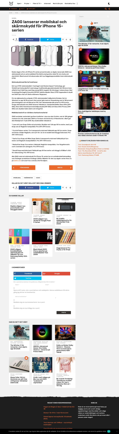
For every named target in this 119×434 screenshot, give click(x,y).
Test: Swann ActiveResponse (88, 147)
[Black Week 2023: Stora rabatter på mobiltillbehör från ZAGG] (42, 236)
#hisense (62, 343)
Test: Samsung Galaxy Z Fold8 (88, 155)
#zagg (38, 177)
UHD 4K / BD (36, 374)
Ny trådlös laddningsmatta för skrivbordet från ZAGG (64, 221)
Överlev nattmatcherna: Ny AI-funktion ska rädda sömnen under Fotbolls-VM (93, 134)
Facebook (28, 274)
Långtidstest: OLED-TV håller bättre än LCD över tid (93, 89)
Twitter (28, 278)
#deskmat (66, 215)
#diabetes (66, 375)
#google (42, 215)
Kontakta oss (70, 3)
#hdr (34, 343)
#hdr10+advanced (42, 343)
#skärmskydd (28, 177)
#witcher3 (13, 343)
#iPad (64, 245)
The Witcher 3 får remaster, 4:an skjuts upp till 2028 (18, 347)
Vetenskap (59, 375)
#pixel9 (35, 216)
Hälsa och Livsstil (61, 374)
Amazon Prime (37, 341)
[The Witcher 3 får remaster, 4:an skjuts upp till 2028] (19, 332)
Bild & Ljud (45, 341)
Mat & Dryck (58, 3)
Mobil (14, 18)
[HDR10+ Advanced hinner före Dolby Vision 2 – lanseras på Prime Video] (42, 332)
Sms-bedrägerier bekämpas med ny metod (92, 112)
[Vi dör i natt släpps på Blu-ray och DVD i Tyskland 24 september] (42, 365)
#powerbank (13, 203)
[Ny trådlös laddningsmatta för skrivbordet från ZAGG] (65, 206)
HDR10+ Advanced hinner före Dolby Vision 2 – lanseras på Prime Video (41, 348)
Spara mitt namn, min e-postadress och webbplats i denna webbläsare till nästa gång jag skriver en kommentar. (41, 291)
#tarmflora (59, 376)
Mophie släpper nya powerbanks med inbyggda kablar (17, 208)
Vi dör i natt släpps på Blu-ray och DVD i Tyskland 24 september (41, 380)
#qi (70, 215)
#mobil (46, 245)
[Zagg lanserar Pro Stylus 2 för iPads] (65, 236)
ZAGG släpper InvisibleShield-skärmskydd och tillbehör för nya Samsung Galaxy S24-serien (19, 253)
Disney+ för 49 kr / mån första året (56, 413)
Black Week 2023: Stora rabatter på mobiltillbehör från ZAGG (40, 251)
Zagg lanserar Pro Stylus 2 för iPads (63, 249)
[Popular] (26, 358)
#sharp (12, 375)
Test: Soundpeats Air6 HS (87, 144)
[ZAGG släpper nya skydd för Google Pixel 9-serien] (42, 206)
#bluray (42, 374)
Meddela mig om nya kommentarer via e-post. (29, 302)
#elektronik (18, 374)
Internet (47, 3)
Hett (22, 8)
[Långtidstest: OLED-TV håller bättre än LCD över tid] (94, 79)
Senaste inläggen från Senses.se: (95, 141)
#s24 (22, 245)
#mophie (19, 202)
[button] (77, 3)
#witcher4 (20, 343)
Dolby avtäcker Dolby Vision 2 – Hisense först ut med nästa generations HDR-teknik (64, 348)
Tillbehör (13, 202)
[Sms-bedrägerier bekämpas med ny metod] (94, 101)
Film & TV (36, 3)
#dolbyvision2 (67, 341)
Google (57, 274)
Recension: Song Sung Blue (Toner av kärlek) (93, 149)
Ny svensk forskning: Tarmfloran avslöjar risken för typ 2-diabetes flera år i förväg (64, 382)
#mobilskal (17, 177)
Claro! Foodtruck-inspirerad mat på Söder (58, 428)
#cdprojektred (18, 341)
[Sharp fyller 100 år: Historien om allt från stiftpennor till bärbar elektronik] (19, 365)
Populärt (32, 8)
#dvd (47, 374)
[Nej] (117, 431)
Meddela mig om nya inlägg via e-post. (27, 308)
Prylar (26, 3)
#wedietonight (37, 375)
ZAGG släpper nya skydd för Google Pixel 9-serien (42, 220)
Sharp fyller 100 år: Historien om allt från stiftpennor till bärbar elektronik (19, 380)
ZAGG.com (17, 160)
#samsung (13, 247)
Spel (19, 3)
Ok (109, 431)
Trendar (14, 8)
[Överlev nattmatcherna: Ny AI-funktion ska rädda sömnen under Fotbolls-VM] (94, 124)
